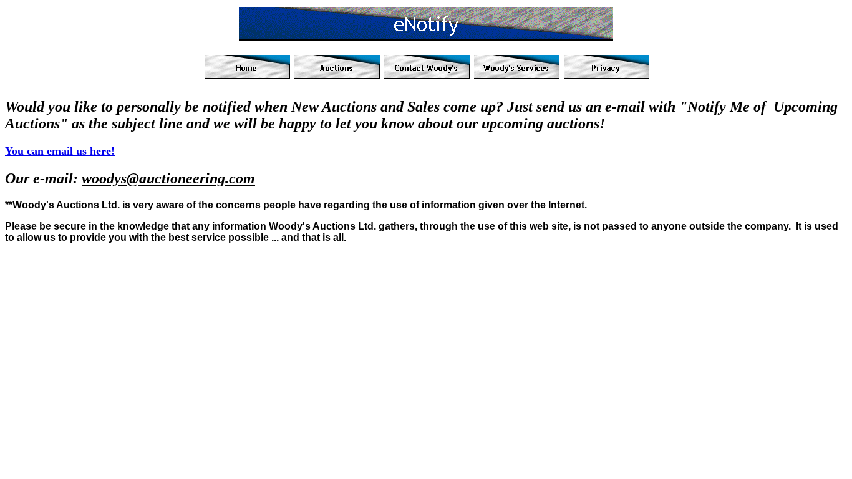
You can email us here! (60, 151)
